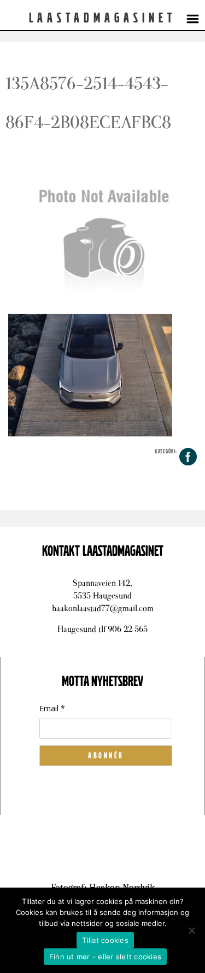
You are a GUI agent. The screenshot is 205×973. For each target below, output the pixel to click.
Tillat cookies (105, 940)
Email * (52, 708)
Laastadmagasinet (102, 18)
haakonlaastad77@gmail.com (103, 608)
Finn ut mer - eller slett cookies (105, 956)
